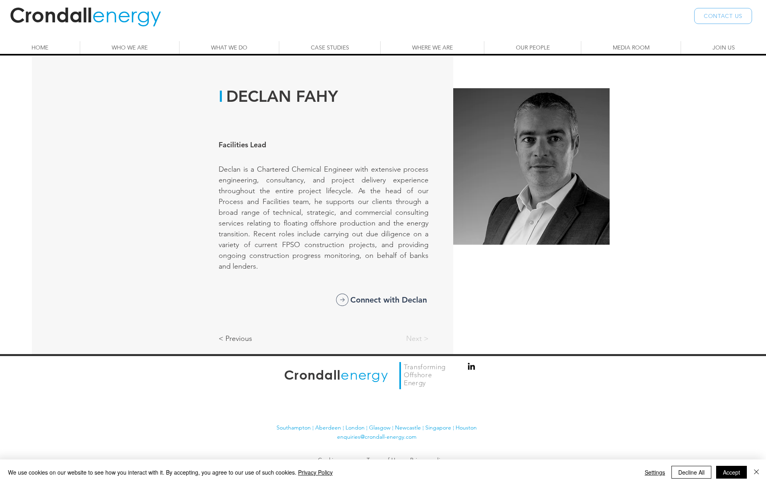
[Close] (756, 472)
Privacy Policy (315, 472)
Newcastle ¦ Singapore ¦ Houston (436, 427)
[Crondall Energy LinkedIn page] (471, 366)
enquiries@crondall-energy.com (377, 436)
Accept (731, 472)
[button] (723, 16)
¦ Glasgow (379, 427)
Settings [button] (655, 472)
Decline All (691, 472)
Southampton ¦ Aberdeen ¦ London (321, 427)
